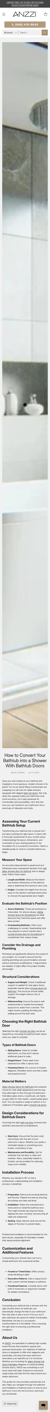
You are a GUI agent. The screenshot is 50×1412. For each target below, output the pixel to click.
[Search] (45, 32)
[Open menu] (4, 14)
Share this (12, 1404)
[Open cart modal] (45, 14)
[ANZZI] (25, 14)
